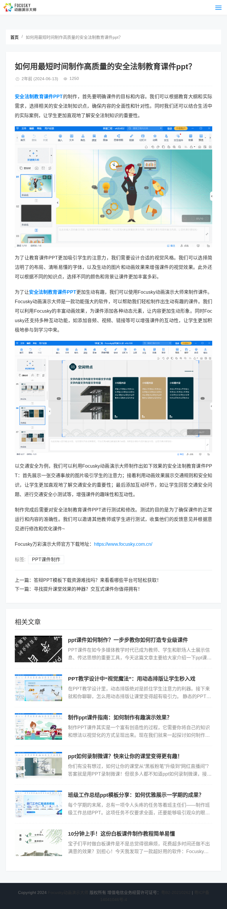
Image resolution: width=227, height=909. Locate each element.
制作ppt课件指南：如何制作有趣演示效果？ (120, 718)
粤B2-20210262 (176, 892)
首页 (14, 37)
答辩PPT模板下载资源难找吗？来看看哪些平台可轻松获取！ (97, 580)
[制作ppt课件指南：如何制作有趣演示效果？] (38, 726)
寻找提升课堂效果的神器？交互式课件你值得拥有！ (88, 589)
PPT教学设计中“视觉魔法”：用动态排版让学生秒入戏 (131, 679)
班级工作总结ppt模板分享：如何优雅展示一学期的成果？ (136, 795)
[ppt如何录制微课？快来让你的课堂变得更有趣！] (38, 765)
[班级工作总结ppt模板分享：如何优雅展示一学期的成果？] (38, 804)
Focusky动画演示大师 (68, 892)
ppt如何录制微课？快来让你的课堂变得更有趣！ (125, 756)
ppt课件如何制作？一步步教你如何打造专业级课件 (128, 640)
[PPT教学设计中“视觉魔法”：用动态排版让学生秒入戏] (38, 687)
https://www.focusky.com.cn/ (123, 544)
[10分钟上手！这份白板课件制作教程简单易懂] (38, 842)
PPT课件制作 (46, 559)
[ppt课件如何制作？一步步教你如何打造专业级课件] (38, 649)
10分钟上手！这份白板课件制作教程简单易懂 (121, 834)
